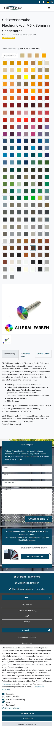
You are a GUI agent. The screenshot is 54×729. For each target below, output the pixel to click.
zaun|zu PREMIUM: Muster (34, 548)
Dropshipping (27, 643)
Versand (25, 630)
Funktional (10, 705)
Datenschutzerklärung (27, 610)
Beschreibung (9, 354)
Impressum (27, 605)
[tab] (10, 354)
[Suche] (52, 2)
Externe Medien (12, 697)
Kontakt (27, 622)
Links (26, 597)
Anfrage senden (36, 519)
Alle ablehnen (27, 719)
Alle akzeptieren (27, 713)
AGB (27, 616)
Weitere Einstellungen (11, 708)
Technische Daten (25, 355)
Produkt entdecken (35, 556)
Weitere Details (43, 354)
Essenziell (10, 694)
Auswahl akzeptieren (27, 724)
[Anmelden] (39, 2)
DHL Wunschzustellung (15, 699)
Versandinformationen (27, 637)
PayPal (9, 702)
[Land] (48, 2)
